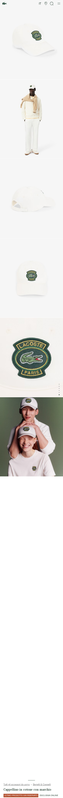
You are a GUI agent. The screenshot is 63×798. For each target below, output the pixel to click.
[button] (46, 3)
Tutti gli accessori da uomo (17, 785)
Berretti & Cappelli (42, 785)
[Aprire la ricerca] (52, 3)
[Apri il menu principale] (59, 3)
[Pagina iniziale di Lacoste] (4, 3)
